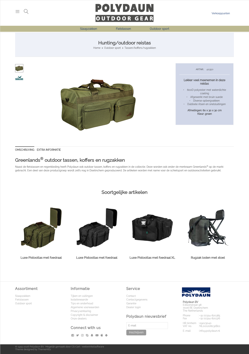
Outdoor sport (159, 29)
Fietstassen (123, 29)
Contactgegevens (136, 299)
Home (96, 47)
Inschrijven (136, 332)
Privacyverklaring (81, 311)
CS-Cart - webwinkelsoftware (87, 346)
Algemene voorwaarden (85, 307)
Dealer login (133, 307)
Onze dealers (79, 318)
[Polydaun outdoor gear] (124, 12)
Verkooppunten (221, 13)
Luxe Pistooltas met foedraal (41, 257)
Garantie (131, 303)
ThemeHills (44, 349)
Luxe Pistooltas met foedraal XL (152, 257)
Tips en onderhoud (82, 303)
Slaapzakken (88, 29)
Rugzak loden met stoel (208, 257)
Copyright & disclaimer (84, 314)
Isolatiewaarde (79, 299)
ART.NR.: (200, 69)
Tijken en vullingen (82, 295)
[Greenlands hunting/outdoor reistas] (98, 102)
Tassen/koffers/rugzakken (140, 47)
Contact (131, 295)
